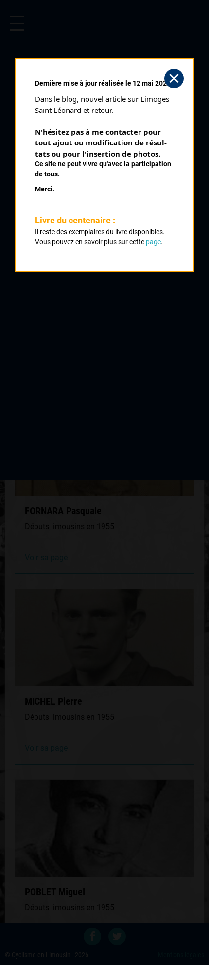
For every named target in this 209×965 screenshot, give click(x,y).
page (153, 242)
